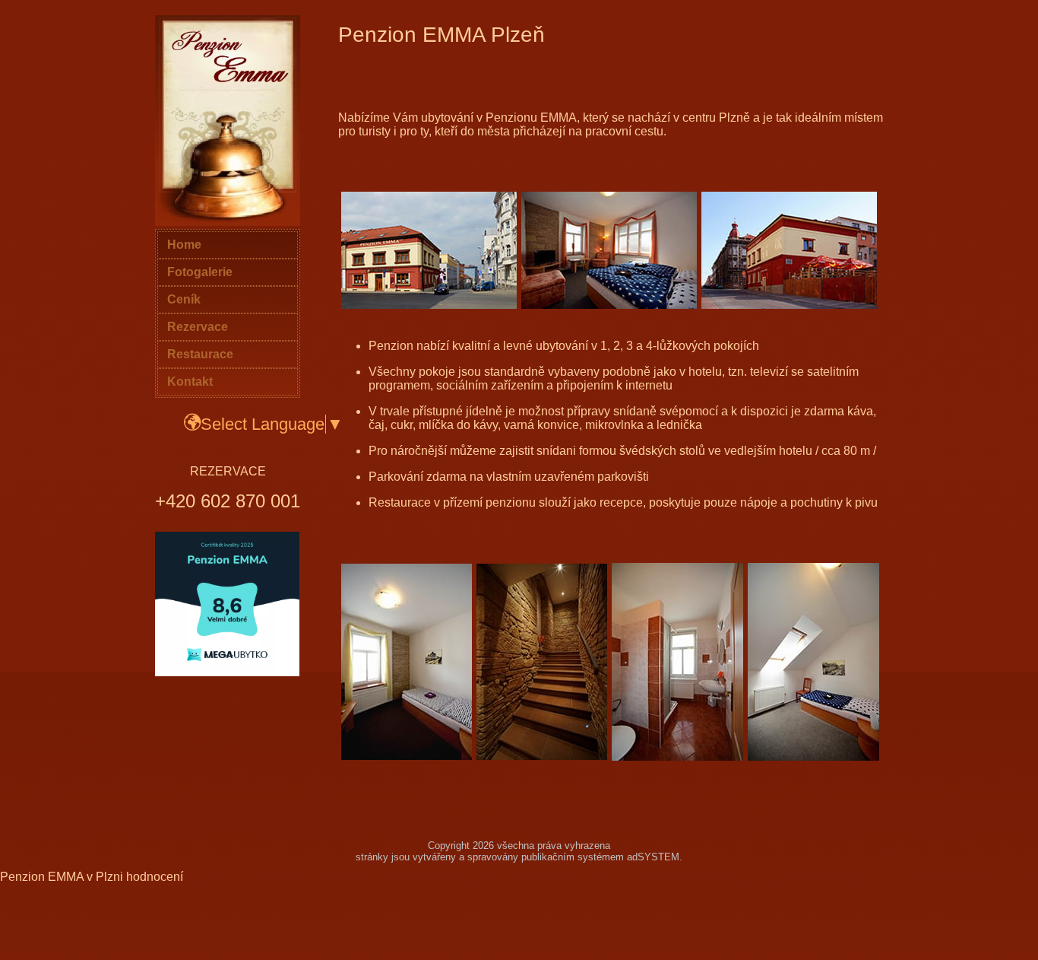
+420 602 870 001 (227, 501)
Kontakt (190, 381)
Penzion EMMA (42, 876)
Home (184, 244)
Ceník (184, 299)
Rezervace (197, 326)
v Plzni (105, 876)
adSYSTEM (653, 857)
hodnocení (154, 876)
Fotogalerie (200, 271)
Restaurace (200, 354)
